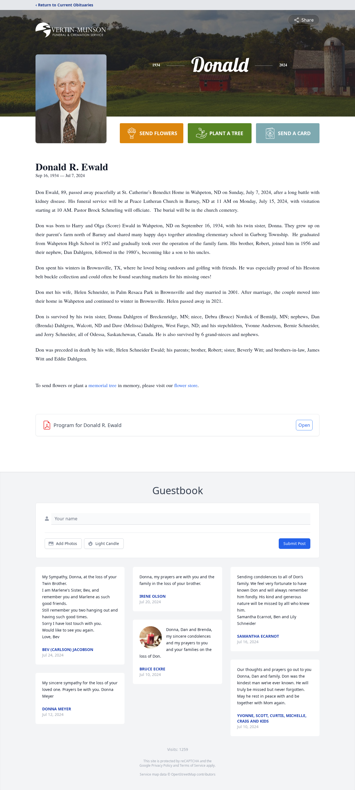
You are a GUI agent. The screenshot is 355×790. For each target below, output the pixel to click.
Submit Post (294, 543)
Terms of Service (193, 765)
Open (304, 425)
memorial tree (102, 385)
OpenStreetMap (183, 774)
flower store (185, 385)
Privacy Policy (161, 765)
